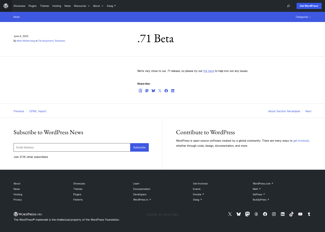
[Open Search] (288, 6)
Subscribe (139, 147)
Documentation (141, 188)
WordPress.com (263, 183)
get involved (301, 140)
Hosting (18, 194)
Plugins (77, 194)
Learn (136, 183)
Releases (60, 40)
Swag (197, 199)
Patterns (78, 199)
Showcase (79, 183)
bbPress (259, 194)
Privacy (18, 199)
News (17, 16)
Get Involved (200, 183)
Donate (198, 194)
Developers (139, 194)
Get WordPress (309, 5)
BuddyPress (261, 199)
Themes (77, 188)
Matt (257, 188)
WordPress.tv (142, 199)
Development (45, 40)
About (17, 183)
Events (197, 188)
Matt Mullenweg (26, 40)
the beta (208, 71)
